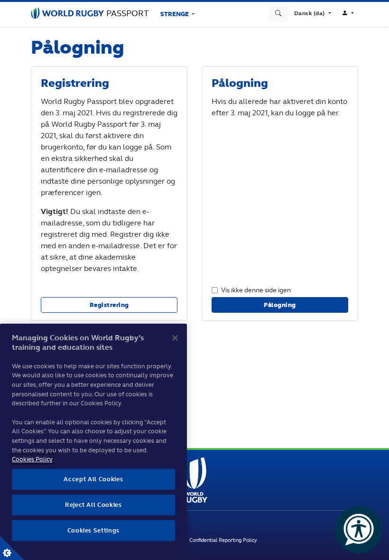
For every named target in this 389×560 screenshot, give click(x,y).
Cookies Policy (32, 459)
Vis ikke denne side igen (256, 289)
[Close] (175, 337)
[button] (312, 13)
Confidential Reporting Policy (223, 540)
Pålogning (280, 305)
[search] (278, 13)
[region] (93, 442)
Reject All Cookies (93, 505)
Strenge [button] (175, 14)
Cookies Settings (12, 548)
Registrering (109, 305)
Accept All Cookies (93, 479)
